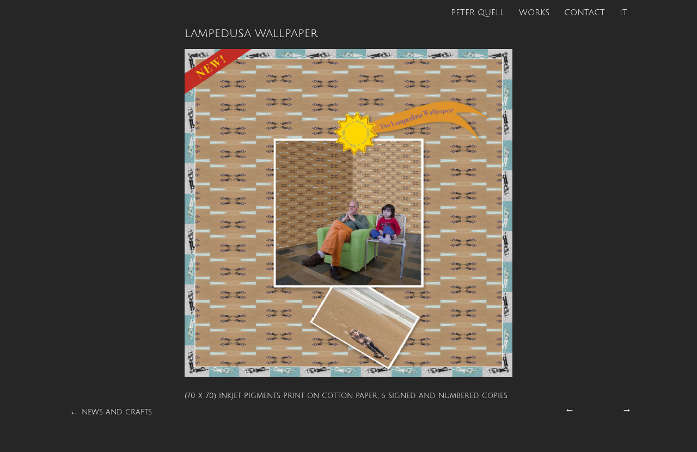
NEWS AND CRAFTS (117, 412)
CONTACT (584, 13)
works (534, 13)
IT (623, 13)
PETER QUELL (477, 13)
